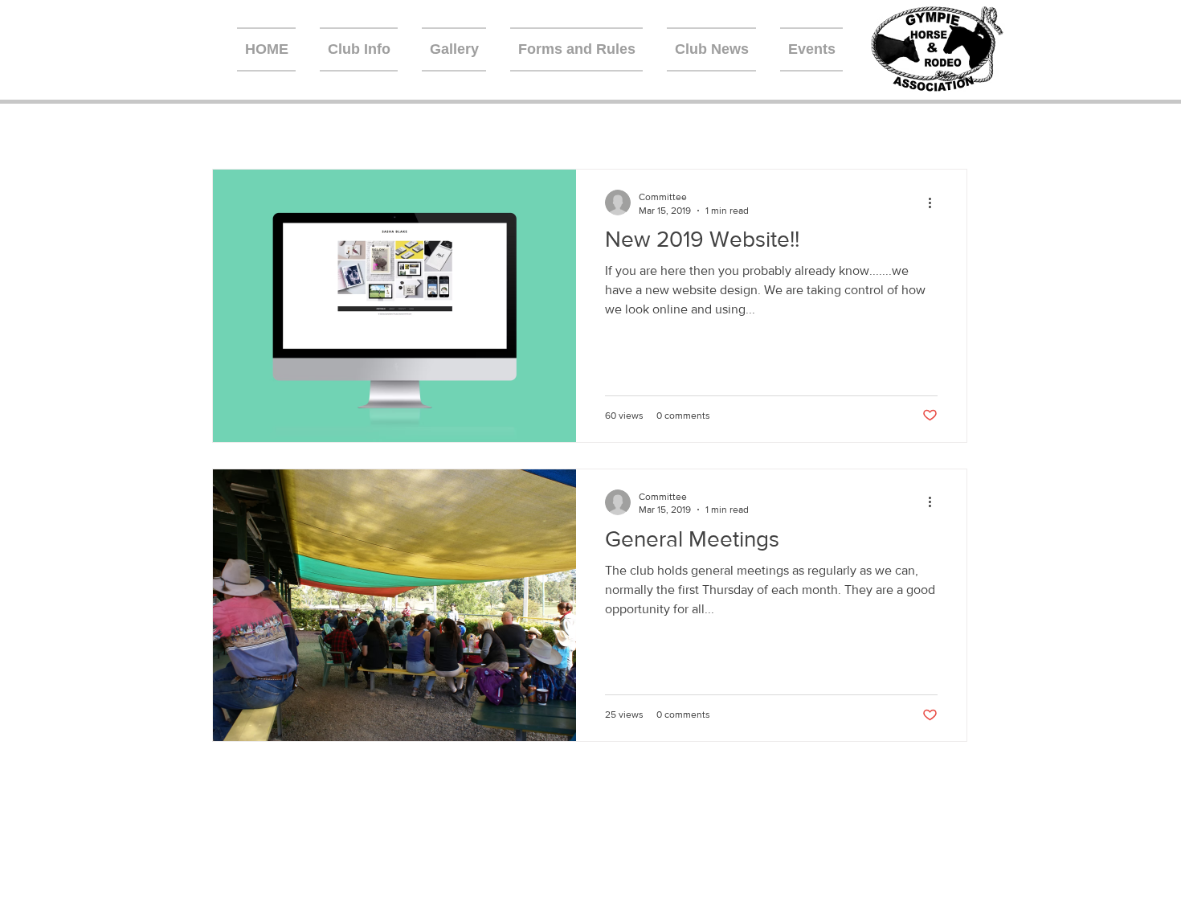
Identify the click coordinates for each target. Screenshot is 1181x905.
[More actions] (935, 202)
